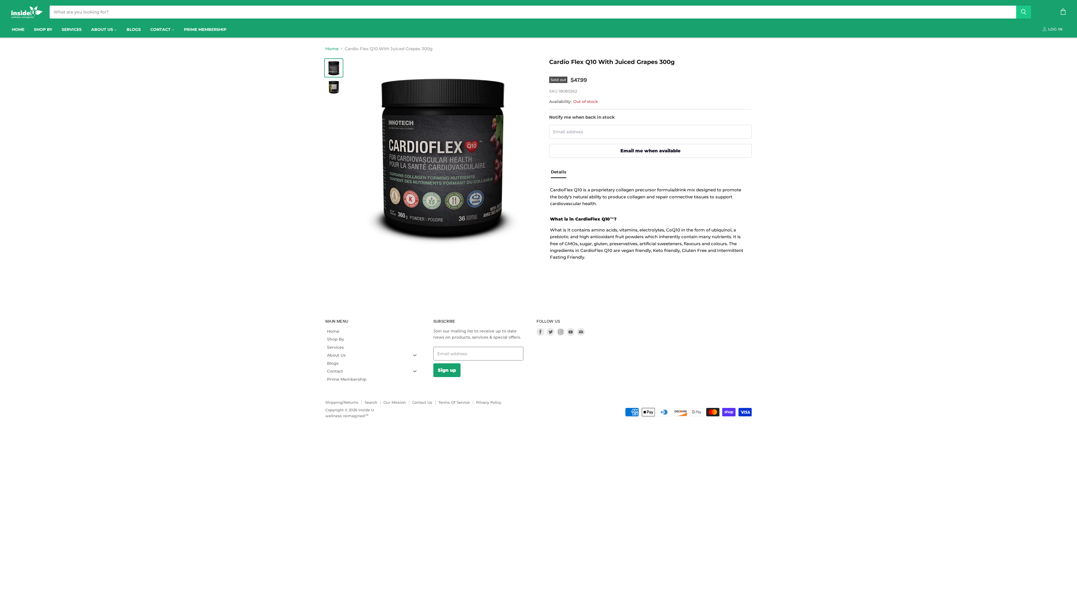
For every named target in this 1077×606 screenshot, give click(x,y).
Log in (1054, 29)
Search (371, 402)
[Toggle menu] (414, 355)
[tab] (560, 173)
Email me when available (650, 150)
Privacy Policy (488, 402)
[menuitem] (18, 29)
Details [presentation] (558, 172)
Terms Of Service (454, 402)
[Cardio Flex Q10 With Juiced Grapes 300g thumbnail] (334, 68)
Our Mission (394, 402)
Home (332, 48)
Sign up (447, 370)
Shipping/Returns (341, 402)
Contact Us (422, 402)
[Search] (1023, 12)
